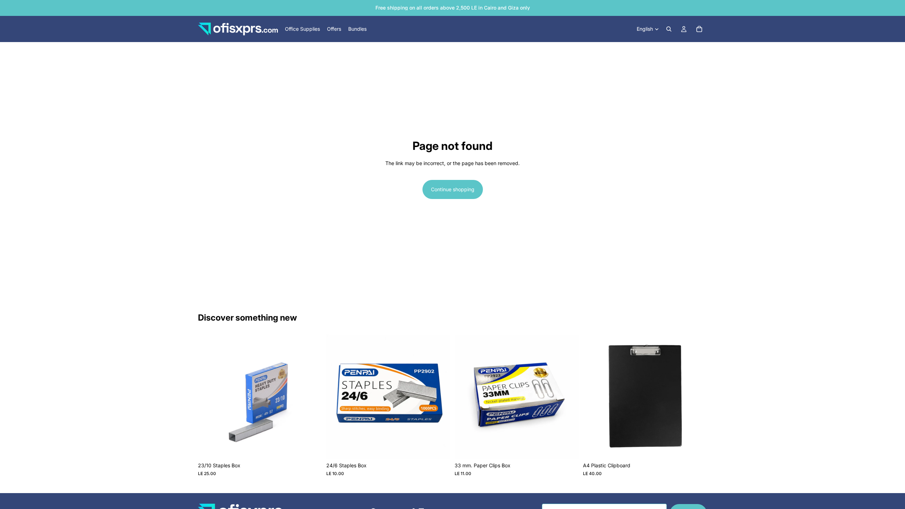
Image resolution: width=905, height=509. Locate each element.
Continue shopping (452, 189)
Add (445, 448)
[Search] (669, 29)
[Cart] (699, 29)
